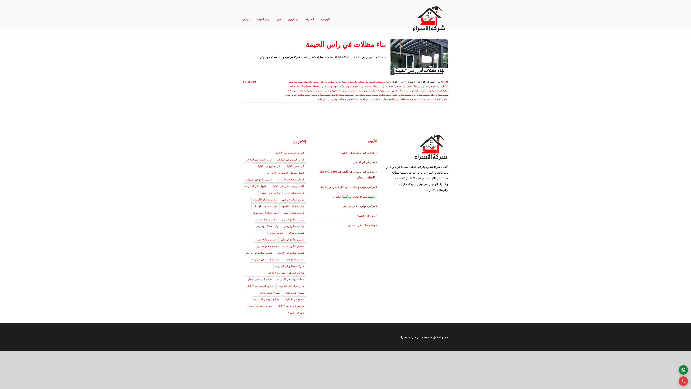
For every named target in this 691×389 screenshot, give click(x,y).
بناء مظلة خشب (305, 81)
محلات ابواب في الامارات (290, 279)
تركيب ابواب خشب (270, 192)
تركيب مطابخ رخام (294, 226)
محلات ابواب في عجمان (259, 279)
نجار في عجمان (365, 216)
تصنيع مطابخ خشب (294, 259)
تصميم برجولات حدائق (402, 90)
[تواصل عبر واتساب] (683, 370)
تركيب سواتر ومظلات (334, 86)
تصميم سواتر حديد (309, 90)
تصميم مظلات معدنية (320, 94)
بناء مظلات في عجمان (361, 225)
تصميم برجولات (419, 90)
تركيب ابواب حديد (294, 192)
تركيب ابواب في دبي (293, 199)
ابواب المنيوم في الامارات (290, 159)
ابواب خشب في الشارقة (259, 159)
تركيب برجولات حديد (416, 86)
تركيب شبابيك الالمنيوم (265, 199)
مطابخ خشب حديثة (270, 292)
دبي (401, 81)
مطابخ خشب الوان (294, 292)
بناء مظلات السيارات (348, 81)
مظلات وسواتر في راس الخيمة (330, 99)
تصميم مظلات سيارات (362, 94)
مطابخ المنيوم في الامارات (260, 286)
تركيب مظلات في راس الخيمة (310, 86)
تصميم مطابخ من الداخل (259, 252)
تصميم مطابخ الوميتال (292, 239)
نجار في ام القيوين (364, 162)
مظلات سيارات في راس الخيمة (374, 99)
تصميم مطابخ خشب (293, 246)
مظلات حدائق (432, 99)
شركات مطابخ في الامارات (289, 266)
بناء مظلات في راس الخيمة (346, 44)
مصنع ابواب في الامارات (291, 286)
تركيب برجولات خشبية (375, 86)
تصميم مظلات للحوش (341, 94)
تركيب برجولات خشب (396, 86)
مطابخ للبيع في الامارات (266, 299)
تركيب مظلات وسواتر (268, 226)
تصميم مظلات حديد (420, 94)
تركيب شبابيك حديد (294, 212)
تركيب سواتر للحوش (355, 86)
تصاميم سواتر (434, 90)
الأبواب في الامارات (255, 186)
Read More (250, 81)
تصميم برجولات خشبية (362, 90)
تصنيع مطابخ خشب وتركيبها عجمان (354, 196)
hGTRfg (444, 81)
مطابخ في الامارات (294, 299)
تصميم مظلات (294, 90)
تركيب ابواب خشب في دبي (359, 206)
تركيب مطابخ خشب (267, 219)
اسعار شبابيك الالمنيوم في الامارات (285, 173)
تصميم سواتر (324, 90)
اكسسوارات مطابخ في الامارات (287, 186)
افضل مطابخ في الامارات (259, 179)
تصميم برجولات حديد (382, 90)
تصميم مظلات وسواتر (300, 94)
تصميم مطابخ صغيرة (267, 246)
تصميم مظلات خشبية (382, 94)
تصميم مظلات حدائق (439, 94)
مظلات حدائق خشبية (416, 99)
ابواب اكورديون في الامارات (289, 153)
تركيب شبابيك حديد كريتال (265, 212)
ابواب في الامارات (294, 166)
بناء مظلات (363, 81)
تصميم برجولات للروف (341, 90)
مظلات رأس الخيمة (397, 99)
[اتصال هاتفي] (683, 381)
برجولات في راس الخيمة (380, 81)
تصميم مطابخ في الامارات (290, 252)
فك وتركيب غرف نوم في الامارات (286, 272)
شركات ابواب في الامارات (265, 259)
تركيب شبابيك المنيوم (292, 206)
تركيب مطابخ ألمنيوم (293, 219)
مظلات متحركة (351, 99)
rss (371, 141)
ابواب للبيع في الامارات (268, 166)
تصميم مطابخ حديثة (266, 239)
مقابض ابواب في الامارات (290, 306)
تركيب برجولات (433, 86)
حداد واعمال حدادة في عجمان (357, 153)
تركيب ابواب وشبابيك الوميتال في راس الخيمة (347, 187)
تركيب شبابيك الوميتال (265, 206)
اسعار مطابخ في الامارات (290, 179)
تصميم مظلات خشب (401, 94)
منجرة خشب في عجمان (259, 306)
